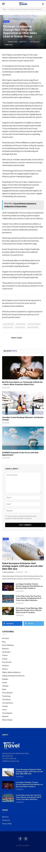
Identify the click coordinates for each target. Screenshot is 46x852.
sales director (8, 327)
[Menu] (3, 3)
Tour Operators (7, 703)
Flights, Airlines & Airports (11, 672)
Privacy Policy (7, 824)
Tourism (5, 706)
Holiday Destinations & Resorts (13, 676)
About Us (5, 817)
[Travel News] (23, 3)
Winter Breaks (7, 720)
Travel (6, 539)
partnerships (20, 324)
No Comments (34, 42)
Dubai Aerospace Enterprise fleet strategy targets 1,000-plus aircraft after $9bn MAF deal (22, 566)
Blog (3, 642)
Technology (6, 696)
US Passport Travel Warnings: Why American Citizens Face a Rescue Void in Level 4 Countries (29, 610)
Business (5, 648)
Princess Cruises (34, 324)
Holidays (5, 679)
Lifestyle (5, 686)
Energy (4, 659)
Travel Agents (7, 713)
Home (4, 9)
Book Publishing (8, 645)
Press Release (7, 693)
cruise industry (8, 324)
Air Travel (5, 638)
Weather (5, 716)
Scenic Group (20, 327)
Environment (6, 662)
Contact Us (6, 820)
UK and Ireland (33, 327)
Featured (5, 665)
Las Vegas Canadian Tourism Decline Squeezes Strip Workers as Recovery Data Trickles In (29, 586)
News (4, 689)
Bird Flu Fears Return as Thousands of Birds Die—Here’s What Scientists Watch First (22, 383)
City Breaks (6, 652)
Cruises (6, 21)
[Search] (43, 3)
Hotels (4, 682)
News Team (13, 42)
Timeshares (6, 699)
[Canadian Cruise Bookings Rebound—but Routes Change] (23, 403)
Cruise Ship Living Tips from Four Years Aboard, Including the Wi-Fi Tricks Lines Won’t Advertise (28, 598)
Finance (5, 669)
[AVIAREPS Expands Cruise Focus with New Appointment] (23, 438)
